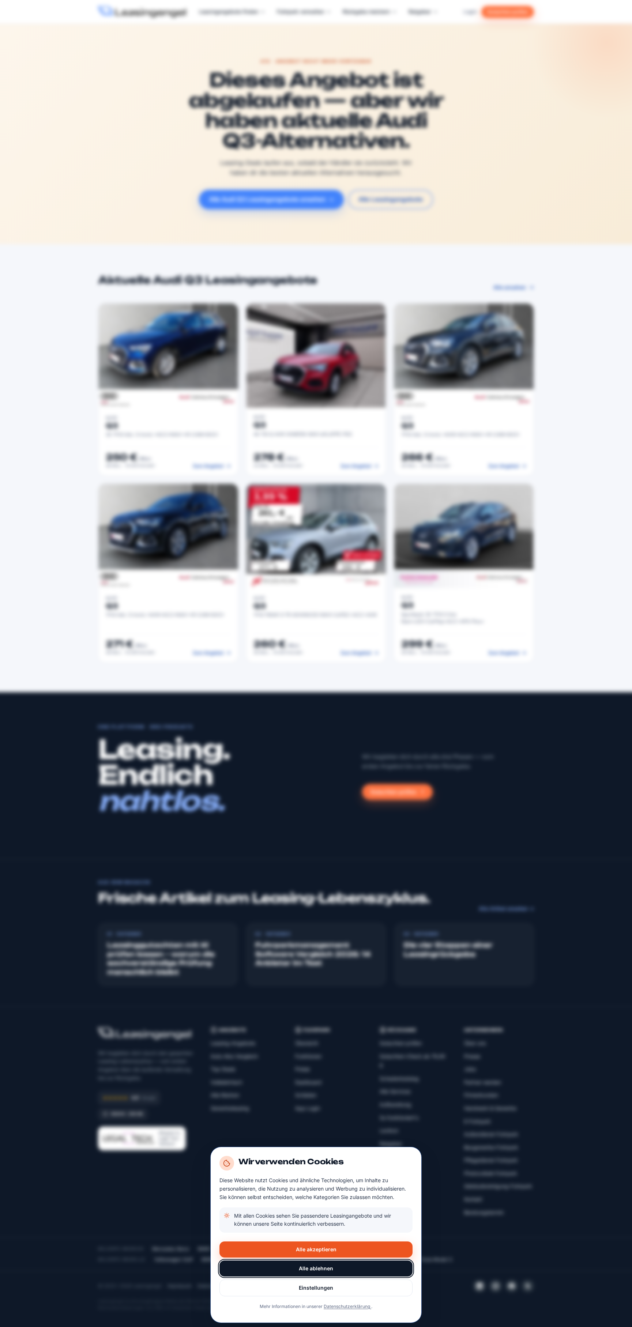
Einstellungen (316, 1288)
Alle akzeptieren (316, 1249)
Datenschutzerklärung (347, 1306)
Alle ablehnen (316, 1268)
